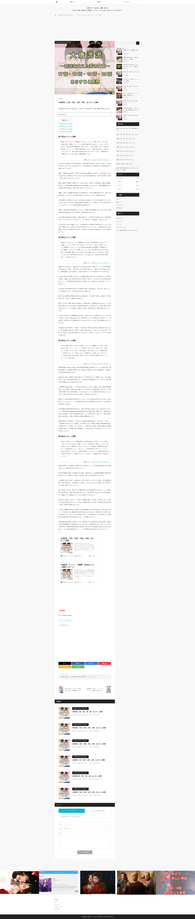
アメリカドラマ (128, 178)
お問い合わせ (119, 218)
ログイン (118, 199)
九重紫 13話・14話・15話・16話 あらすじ (125, 147)
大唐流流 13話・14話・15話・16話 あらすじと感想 (89, 744)
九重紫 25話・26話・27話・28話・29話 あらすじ (127, 134)
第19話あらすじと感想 (65, 129)
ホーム (56, 902)
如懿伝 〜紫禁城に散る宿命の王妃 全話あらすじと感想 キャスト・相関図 (127, 169)
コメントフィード (120, 205)
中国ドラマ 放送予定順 (64, 620)
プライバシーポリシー (121, 227)
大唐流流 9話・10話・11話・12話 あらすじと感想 (88, 760)
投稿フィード (119, 202)
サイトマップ (126, 1)
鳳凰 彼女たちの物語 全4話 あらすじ (124, 163)
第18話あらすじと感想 (65, 126)
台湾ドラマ (99, 1)
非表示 (66, 120)
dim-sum (67, 676)
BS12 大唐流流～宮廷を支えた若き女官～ (98, 159)
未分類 (128, 189)
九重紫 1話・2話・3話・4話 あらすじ (124, 159)
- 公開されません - (65, 828)
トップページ (119, 224)
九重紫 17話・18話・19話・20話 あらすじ (125, 142)
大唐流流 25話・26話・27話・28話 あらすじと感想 (89, 728)
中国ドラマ (72, 1)
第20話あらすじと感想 (65, 131)
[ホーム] (56, 2)
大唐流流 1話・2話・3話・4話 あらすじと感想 (87, 776)
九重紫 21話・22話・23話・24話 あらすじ (125, 138)
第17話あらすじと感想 (65, 124)
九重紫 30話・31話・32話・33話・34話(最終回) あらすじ (127, 129)
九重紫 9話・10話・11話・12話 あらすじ (125, 151)
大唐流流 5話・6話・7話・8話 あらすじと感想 (87, 711)
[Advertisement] (97, 29)
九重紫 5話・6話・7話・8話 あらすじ (124, 155)
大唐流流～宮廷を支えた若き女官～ (64, 42)
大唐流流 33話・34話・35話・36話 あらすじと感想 (89, 792)
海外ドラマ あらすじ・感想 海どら (97, 8)
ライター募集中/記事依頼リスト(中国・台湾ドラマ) (126, 230)
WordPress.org (119, 207)
